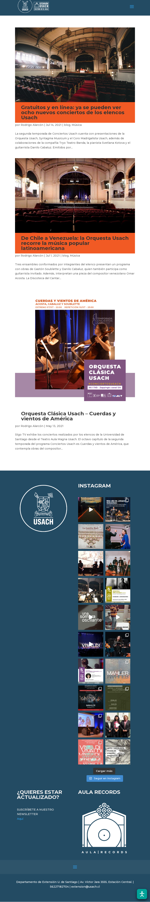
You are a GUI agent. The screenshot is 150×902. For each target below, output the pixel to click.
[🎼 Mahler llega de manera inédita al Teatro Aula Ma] (117, 617)
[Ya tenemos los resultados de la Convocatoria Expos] (117, 697)
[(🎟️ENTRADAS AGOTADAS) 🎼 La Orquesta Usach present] (117, 671)
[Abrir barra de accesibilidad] (142, 894)
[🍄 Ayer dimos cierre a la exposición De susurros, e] (117, 725)
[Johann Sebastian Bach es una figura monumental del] (117, 509)
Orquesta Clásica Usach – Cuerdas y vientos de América (68, 416)
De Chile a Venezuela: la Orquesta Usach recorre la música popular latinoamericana (75, 243)
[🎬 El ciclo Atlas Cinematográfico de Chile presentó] (90, 725)
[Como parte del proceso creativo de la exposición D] (117, 751)
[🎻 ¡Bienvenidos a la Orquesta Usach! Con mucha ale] (117, 563)
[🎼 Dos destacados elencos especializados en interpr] (90, 751)
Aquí (20, 818)
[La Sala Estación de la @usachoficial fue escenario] (90, 563)
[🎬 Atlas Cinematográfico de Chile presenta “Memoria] (117, 590)
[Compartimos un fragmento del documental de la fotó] (90, 617)
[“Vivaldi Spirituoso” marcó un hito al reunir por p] (90, 644)
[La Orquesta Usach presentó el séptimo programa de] (90, 590)
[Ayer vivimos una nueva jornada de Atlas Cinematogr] (90, 509)
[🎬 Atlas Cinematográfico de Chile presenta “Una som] (90, 671)
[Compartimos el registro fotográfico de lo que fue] (117, 536)
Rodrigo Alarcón (32, 125)
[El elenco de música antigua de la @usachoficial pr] (90, 536)
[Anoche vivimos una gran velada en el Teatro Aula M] (117, 644)
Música (77, 125)
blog (67, 125)
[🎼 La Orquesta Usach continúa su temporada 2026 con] (90, 697)
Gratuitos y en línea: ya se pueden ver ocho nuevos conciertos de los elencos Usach (72, 112)
